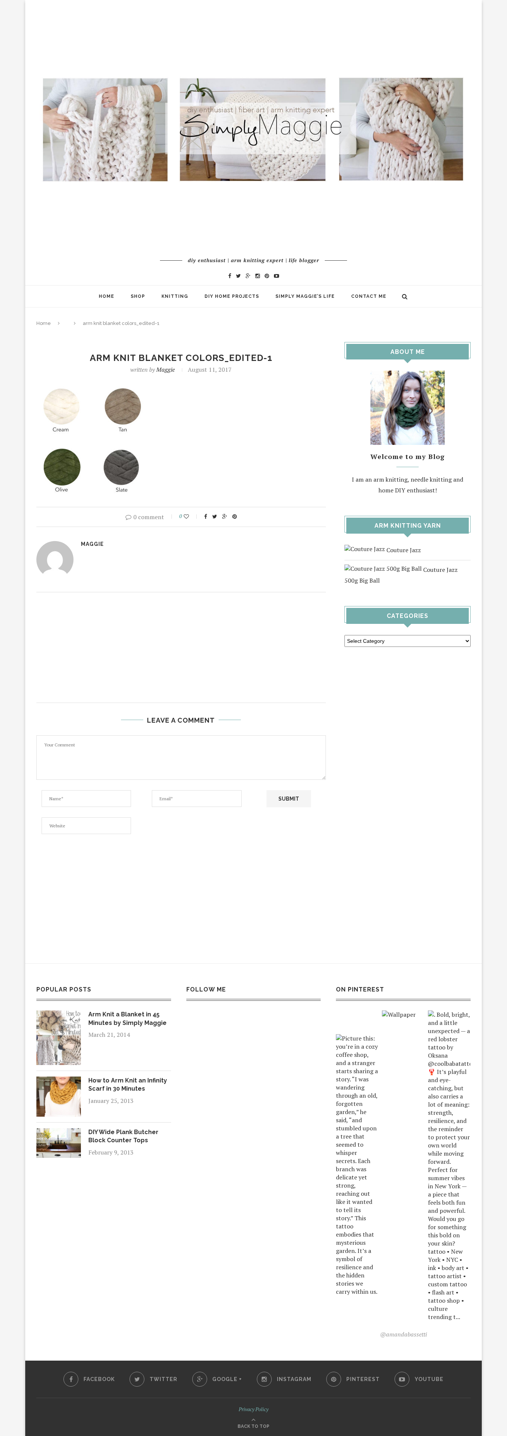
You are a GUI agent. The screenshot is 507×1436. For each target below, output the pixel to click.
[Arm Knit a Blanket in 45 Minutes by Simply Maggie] (58, 1016)
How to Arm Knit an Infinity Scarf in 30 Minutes (127, 1084)
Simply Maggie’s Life (305, 296)
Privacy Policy (253, 1409)
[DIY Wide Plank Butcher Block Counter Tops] (58, 1133)
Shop (138, 296)
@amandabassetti (403, 1334)
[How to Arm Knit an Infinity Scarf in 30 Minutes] (58, 1082)
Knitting (174, 296)
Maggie (165, 369)
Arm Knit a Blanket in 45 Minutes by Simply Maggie (127, 1018)
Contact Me (368, 296)
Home (106, 296)
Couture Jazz (403, 550)
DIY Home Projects (232, 296)
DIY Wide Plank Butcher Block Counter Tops (123, 1136)
